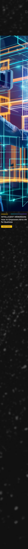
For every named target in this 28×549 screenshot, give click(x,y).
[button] (26, 12)
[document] (14, 274)
